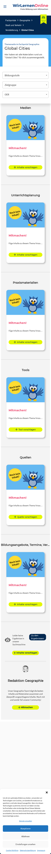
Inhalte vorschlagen (27, 167)
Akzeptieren (25, 828)
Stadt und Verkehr (13, 25)
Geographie (25, 20)
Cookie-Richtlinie (12, 850)
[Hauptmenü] (5, 6)
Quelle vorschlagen (27, 517)
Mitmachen (27, 707)
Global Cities (27, 30)
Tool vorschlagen (27, 429)
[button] (46, 792)
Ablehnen (25, 836)
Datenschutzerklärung (28, 850)
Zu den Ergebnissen (37, 637)
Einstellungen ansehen (25, 844)
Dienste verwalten (25, 821)
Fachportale (10, 20)
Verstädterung (11, 30)
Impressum (41, 850)
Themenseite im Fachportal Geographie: (22, 44)
